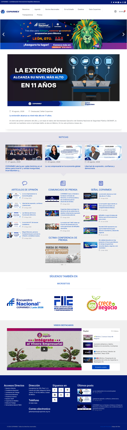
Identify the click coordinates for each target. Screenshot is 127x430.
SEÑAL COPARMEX (101, 189)
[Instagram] (123, 2)
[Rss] (125, 2)
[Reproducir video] (44, 349)
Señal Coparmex (46, 111)
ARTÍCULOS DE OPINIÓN (25, 189)
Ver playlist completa (101, 367)
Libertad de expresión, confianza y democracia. (99, 167)
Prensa (39, 15)
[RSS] (54, 400)
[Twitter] (114, 2)
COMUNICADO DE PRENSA (62, 189)
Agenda (37, 9)
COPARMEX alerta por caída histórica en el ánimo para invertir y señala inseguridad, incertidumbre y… (23, 168)
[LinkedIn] (120, 2)
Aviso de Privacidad (105, 426)
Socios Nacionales (52, 9)
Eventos (81, 9)
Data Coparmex (95, 9)
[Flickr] (54, 395)
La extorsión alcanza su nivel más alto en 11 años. (30, 116)
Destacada (35, 111)
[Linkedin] (61, 395)
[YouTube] (67, 390)
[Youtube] (116, 2)
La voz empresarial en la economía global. (63, 166)
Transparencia (27, 15)
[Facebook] (111, 2)
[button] (3, 34)
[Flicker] (118, 2)
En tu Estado (69, 9)
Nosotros (25, 9)
